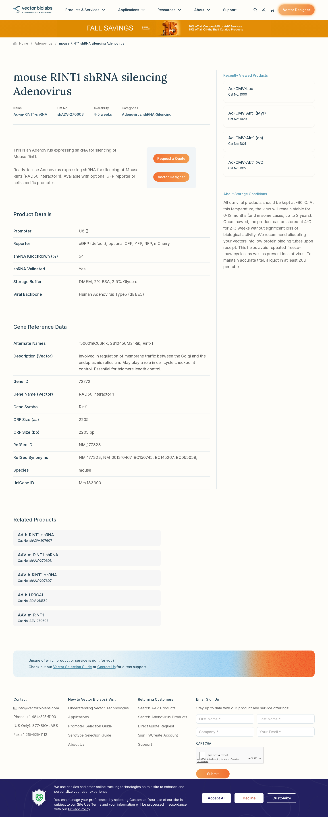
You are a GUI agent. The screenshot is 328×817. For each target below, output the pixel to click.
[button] (255, 10)
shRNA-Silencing (157, 114)
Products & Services (82, 10)
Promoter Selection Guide (90, 726)
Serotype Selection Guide (89, 735)
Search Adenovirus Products (162, 717)
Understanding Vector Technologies (98, 708)
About (199, 10)
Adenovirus (43, 43)
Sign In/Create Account (158, 735)
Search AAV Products (156, 708)
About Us (76, 744)
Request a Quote (171, 158)
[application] (164, 798)
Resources (166, 10)
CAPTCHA (203, 743)
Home (23, 43)
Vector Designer (296, 10)
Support (230, 10)
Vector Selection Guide (72, 667)
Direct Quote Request (156, 726)
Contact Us (106, 667)
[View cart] (272, 10)
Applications (128, 10)
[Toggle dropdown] (103, 10)
